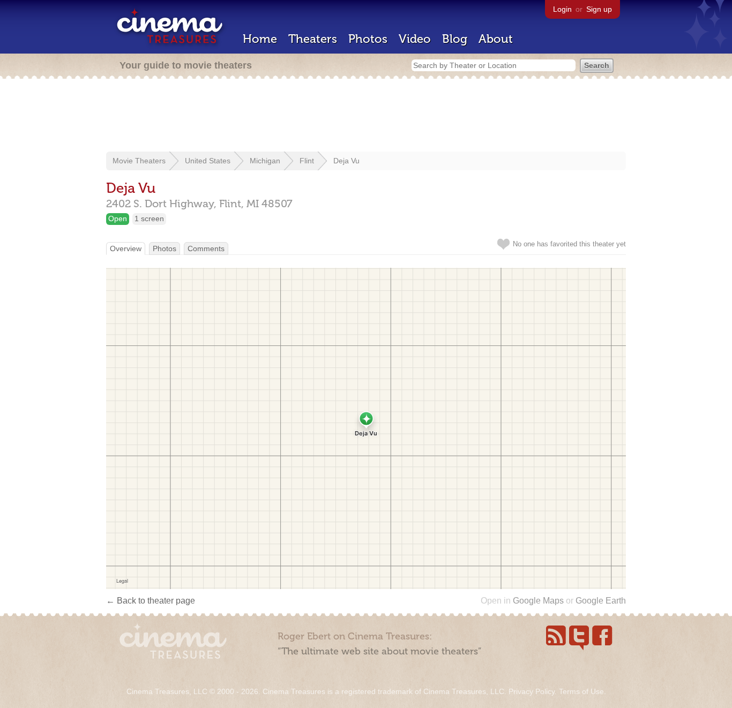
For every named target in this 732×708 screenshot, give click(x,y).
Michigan (265, 160)
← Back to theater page (150, 600)
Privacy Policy (532, 691)
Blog (454, 39)
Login (562, 9)
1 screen (149, 218)
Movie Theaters (139, 160)
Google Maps (538, 600)
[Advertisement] (366, 116)
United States (207, 160)
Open (117, 218)
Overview (125, 248)
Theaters (312, 39)
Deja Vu (346, 160)
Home (260, 39)
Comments (206, 248)
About (496, 39)
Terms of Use (581, 691)
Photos (367, 39)
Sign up (599, 9)
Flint (307, 160)
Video (415, 39)
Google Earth (601, 600)
